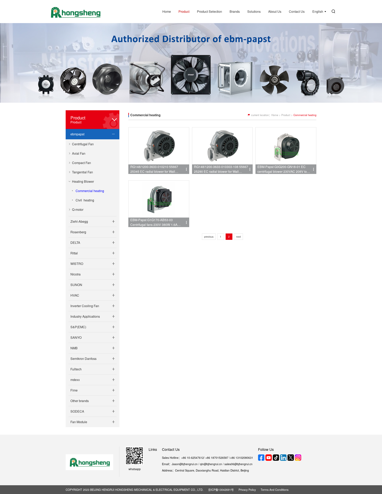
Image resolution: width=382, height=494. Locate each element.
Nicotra (75, 274)
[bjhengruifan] (75, 11)
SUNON (76, 284)
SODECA (77, 411)
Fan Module (78, 422)
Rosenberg (78, 232)
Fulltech (76, 369)
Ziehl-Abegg (79, 221)
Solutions (254, 11)
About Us (274, 11)
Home (166, 11)
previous (208, 236)
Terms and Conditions (274, 490)
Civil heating (85, 200)
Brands (235, 11)
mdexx (75, 379)
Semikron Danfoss (83, 358)
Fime (74, 390)
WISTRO (76, 263)
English (317, 11)
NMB (74, 348)
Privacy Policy (247, 490)
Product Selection (209, 11)
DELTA (75, 242)
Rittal (74, 253)
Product (183, 11)
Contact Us (297, 11)
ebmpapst (77, 134)
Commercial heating (90, 190)
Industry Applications (85, 316)
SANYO (76, 337)
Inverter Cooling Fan (84, 306)
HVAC (74, 295)
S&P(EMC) (78, 327)
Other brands (79, 400)
